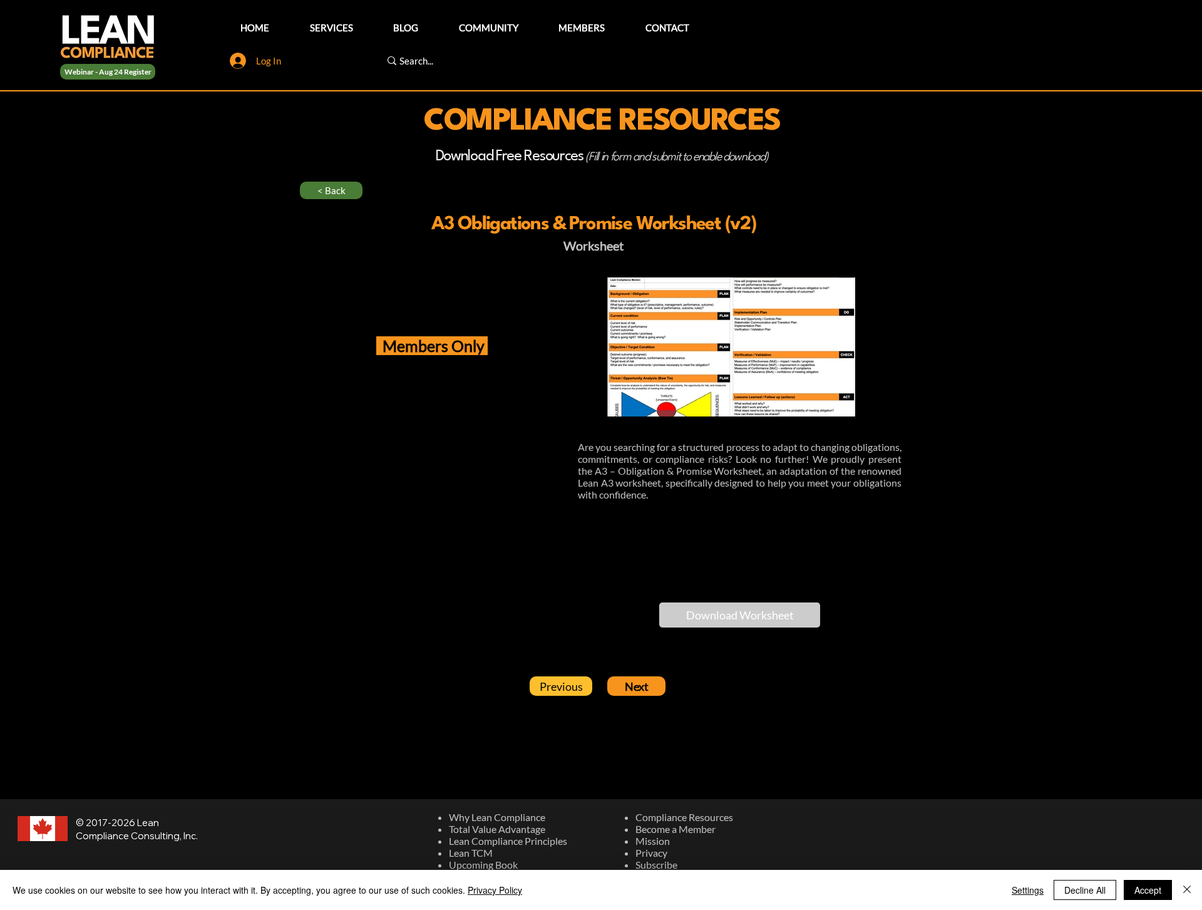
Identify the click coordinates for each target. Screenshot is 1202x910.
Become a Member (675, 829)
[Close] (1186, 890)
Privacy (651, 853)
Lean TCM (471, 853)
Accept (1147, 890)
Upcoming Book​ (483, 865)
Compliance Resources (684, 817)
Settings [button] (1028, 890)
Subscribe (656, 865)
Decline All (1085, 890)
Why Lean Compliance (497, 817)
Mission (652, 841)
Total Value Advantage (497, 829)
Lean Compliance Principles (508, 841)
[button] (739, 615)
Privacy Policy (495, 890)
